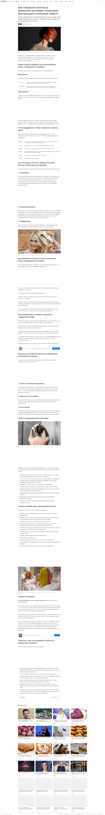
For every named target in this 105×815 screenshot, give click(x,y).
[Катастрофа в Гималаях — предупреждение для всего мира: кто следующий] (44, 716)
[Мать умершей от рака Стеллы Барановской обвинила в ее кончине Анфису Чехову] (44, 769)
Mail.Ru (2, 814)
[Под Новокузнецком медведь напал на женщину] (61, 751)
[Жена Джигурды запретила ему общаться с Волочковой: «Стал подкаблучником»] (44, 804)
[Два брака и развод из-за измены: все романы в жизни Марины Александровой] (26, 786)
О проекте (61, 814)
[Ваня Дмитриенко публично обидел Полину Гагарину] (44, 786)
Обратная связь (100, 814)
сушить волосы (27, 478)
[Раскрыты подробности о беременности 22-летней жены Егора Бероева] (26, 804)
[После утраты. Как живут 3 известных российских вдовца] (61, 769)
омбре (48, 320)
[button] (39, 39)
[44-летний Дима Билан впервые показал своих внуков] (26, 716)
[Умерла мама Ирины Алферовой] (44, 734)
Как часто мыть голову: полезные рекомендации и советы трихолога (37, 348)
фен (53, 478)
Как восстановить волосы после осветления (31, 635)
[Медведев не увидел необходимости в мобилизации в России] (61, 804)
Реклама (10, 814)
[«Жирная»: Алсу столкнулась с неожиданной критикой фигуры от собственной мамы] (61, 716)
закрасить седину (25, 623)
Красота (25, 4)
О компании (6, 814)
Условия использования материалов (91, 814)
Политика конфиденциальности (79, 814)
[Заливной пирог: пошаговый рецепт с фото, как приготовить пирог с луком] (26, 751)
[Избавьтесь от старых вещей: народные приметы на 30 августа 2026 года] (79, 769)
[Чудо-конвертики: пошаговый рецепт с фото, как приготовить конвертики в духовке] (79, 734)
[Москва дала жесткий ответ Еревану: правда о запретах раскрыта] (61, 734)
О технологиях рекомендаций (69, 814)
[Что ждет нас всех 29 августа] (26, 769)
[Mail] (1, 1)
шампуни (24, 390)
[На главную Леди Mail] (4, 1)
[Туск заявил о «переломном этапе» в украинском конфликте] (79, 804)
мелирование (54, 320)
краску (42, 178)
